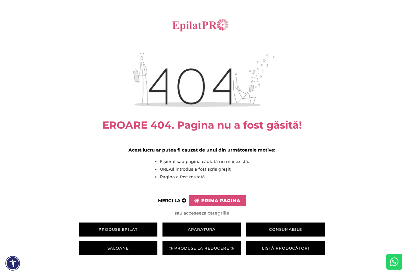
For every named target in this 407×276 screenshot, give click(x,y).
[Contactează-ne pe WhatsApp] (394, 262)
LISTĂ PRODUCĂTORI (285, 248)
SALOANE (118, 248)
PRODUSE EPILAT (118, 229)
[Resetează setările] (13, 263)
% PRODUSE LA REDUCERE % (201, 248)
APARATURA (202, 229)
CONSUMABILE (285, 229)
